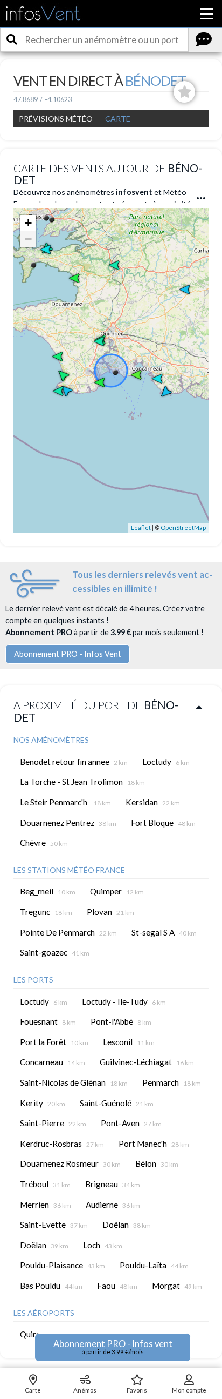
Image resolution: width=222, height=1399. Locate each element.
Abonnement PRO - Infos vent (112, 1347)
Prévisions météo (56, 118)
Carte (117, 118)
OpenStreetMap (183, 527)
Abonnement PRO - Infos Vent (67, 653)
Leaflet (141, 527)
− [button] (28, 239)
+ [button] (28, 223)
